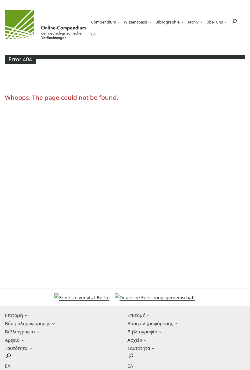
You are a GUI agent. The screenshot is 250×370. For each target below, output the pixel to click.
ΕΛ (93, 34)
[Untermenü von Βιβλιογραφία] (38, 331)
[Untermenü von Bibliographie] (182, 22)
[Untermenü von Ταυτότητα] (30, 347)
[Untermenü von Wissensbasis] (150, 22)
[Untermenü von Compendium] (119, 22)
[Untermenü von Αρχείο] (22, 340)
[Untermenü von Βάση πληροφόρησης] (53, 323)
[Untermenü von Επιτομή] (26, 315)
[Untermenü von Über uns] (225, 22)
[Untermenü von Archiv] (201, 22)
